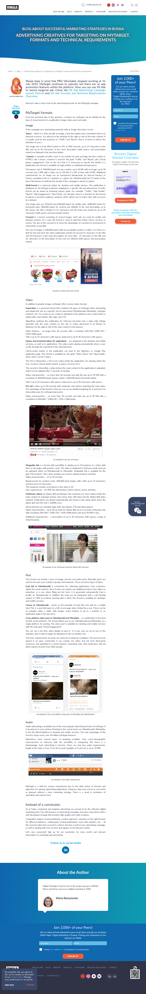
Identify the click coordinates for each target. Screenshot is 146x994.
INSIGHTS (78, 12)
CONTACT (134, 12)
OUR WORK (101, 12)
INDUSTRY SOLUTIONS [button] (117, 12)
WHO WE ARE (58, 12)
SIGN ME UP (125, 139)
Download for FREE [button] (125, 200)
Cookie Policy (17, 977)
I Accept (30, 985)
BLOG (69, 12)
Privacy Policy (120, 130)
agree (52, 949)
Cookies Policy (53, 976)
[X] (16, 117)
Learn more (9, 985)
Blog (18, 71)
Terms (61, 949)
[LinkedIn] (16, 112)
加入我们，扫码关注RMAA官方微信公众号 (138, 503)
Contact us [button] (125, 221)
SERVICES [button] (88, 12)
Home (10, 71)
